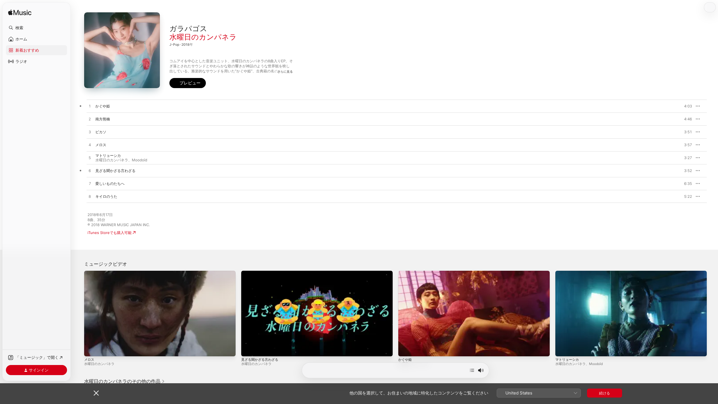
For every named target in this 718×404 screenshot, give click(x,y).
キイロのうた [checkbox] (106, 196)
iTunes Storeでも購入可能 (110, 232)
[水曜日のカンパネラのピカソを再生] (89, 132)
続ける (604, 393)
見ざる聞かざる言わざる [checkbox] (115, 170)
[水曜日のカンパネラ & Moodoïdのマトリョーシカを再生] (89, 157)
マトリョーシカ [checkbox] (108, 155)
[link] (124, 381)
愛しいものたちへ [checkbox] (110, 183)
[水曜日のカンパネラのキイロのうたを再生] (89, 196)
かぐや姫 (405, 359)
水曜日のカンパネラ (203, 37)
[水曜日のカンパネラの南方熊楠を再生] (89, 119)
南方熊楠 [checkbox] (102, 119)
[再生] (91, 349)
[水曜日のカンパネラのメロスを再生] (89, 145)
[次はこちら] (472, 370)
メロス (89, 359)
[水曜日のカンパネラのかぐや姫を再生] (89, 106)
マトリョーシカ (567, 359)
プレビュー (685, 106)
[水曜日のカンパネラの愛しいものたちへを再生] (89, 183)
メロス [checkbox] (100, 145)
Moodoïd (139, 160)
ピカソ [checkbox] (100, 132)
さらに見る (285, 72)
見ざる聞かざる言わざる (259, 359)
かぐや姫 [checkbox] (102, 106)
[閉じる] (96, 393)
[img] (19, 13)
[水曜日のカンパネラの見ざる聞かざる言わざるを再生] (89, 170)
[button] (36, 28)
